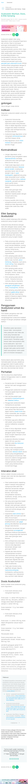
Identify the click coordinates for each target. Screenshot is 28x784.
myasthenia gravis (18, 398)
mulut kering (9, 264)
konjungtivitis (13, 287)
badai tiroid (18, 411)
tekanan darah (17, 451)
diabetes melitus (13, 400)
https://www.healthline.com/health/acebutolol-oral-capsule (15, 717)
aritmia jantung (17, 136)
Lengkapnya (14, 722)
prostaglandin (18, 530)
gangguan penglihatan (12, 285)
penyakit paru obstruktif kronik (11, 63)
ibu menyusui (19, 443)
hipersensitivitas (10, 158)
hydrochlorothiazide (11, 570)
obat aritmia (17, 514)
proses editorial (11, 691)
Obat (2, 2)
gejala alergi (15, 292)
